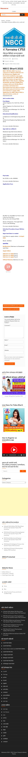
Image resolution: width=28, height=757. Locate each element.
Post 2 (16, 255)
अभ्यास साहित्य (5, 723)
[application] (14, 450)
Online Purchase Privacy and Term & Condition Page (12, 592)
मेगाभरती (15, 1)
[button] (14, 450)
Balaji (16, 58)
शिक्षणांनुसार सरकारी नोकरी (8, 657)
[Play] (4, 455)
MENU (14, 11)
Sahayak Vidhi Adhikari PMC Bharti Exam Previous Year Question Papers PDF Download (14, 528)
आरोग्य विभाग (5, 3)
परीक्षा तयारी (22, 3)
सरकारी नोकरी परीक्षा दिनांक (8, 660)
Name (6, 340)
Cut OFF (3, 1)
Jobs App (14, 4)
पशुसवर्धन (19, 1)
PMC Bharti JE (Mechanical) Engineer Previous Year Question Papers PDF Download (12, 539)
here (17, 126)
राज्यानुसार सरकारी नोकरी (8, 654)
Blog (5, 589)
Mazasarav (4, 8)
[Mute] (21, 455)
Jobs (4, 715)
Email (6, 345)
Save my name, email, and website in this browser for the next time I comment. (13, 358)
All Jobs (12, 61)
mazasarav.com (7, 95)
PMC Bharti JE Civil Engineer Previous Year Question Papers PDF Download (14, 544)
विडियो (4, 729)
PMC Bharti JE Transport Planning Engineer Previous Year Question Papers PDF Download (14, 534)
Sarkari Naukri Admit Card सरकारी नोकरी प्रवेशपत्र (14, 648)
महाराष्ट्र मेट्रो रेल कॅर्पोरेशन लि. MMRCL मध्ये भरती (14, 305)
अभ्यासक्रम (10, 3)
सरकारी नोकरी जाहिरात (7, 642)
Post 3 (16, 257)
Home (5, 586)
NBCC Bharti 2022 (14, 63)
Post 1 (16, 253)
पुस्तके (4, 735)
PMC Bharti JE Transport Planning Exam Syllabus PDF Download (13, 549)
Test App (7, 1)
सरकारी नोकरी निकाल (7, 645)
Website (6, 350)
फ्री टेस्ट (11, 1)
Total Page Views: (7, 575)
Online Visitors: (6, 572)
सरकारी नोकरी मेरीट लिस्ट (8, 651)
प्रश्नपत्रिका (5, 738)
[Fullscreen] (24, 455)
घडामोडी (4, 732)
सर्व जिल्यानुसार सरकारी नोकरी (8, 663)
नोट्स (4, 721)
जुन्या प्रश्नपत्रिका (16, 3)
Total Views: (5, 573)
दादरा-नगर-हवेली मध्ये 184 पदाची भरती (10, 309)
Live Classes (6, 712)
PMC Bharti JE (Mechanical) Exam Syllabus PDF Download (14, 634)
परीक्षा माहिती (5, 726)
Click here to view (18, 259)
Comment (7, 325)
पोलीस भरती (24, 1)
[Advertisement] (14, 160)
